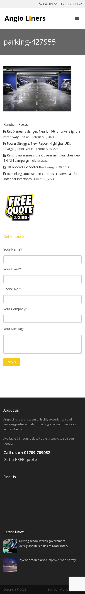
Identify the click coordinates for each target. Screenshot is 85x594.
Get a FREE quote (20, 459)
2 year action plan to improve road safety (47, 560)
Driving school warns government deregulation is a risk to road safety (43, 543)
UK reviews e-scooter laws (26, 167)
